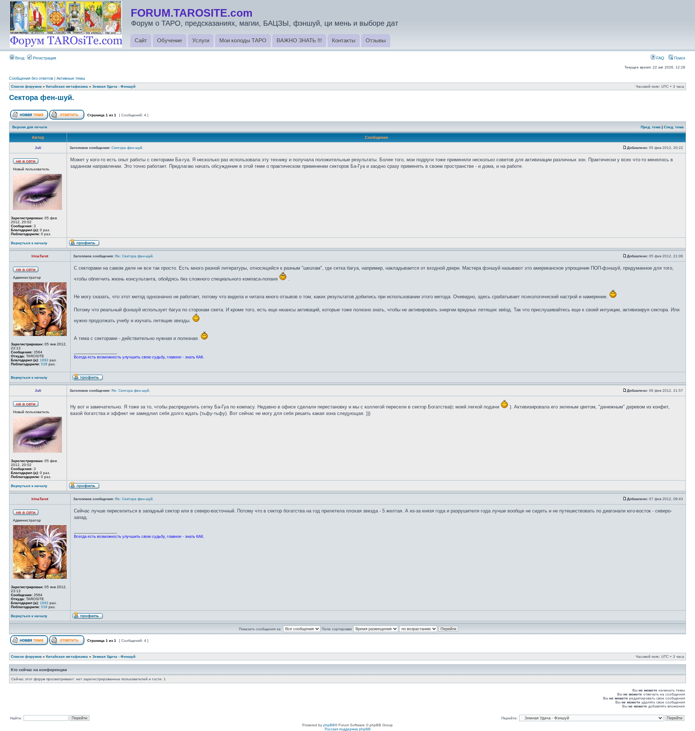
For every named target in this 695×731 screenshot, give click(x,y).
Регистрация (44, 58)
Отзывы (376, 40)
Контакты (343, 40)
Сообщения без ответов (31, 78)
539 (44, 364)
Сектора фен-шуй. (41, 97)
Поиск (679, 58)
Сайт (141, 40)
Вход (19, 58)
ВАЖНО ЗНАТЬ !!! (299, 40)
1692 (44, 360)
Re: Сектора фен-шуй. (134, 256)
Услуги (200, 40)
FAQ (659, 58)
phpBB (329, 725)
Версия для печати (29, 127)
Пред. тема (651, 127)
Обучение (169, 40)
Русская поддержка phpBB (348, 729)
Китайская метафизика (67, 86)
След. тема (674, 127)
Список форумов (26, 86)
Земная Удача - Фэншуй (113, 86)
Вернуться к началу (29, 243)
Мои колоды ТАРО (242, 40)
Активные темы (70, 78)
